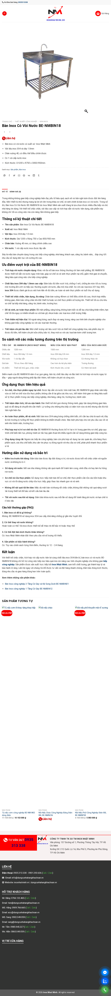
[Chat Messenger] (105, 972)
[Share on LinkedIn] (34, 175)
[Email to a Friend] (19, 175)
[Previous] (2, 716)
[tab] (5, 191)
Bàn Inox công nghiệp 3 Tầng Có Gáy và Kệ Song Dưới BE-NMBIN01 (37, 584)
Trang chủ (7, 121)
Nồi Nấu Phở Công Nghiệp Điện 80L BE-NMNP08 (90, 814)
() (30, 898)
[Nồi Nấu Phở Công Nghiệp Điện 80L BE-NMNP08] (92, 707)
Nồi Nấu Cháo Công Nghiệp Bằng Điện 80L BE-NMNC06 (55, 814)
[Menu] (4, 13)
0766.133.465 (18, 898)
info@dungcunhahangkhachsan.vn (27, 877)
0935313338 (23, 2)
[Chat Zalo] (105, 981)
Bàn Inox (44, 121)
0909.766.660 (19, 907)
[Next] (109, 716)
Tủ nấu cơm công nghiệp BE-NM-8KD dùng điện (18, 814)
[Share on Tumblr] (38, 175)
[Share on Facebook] (9, 175)
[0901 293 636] (9, 138)
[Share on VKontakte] (29, 175)
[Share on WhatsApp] (4, 175)
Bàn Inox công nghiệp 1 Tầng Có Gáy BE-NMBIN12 (29, 588)
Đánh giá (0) (15, 192)
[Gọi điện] (105, 990)
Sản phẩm (14, 170)
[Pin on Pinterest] (24, 175)
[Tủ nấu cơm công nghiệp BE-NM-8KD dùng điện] (19, 707)
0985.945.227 (17, 927)
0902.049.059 (18, 917)
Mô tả (5, 192)
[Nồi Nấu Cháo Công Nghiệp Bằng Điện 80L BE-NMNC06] (55, 707)
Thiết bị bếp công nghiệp (26, 121)
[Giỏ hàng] (102, 13)
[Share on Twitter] (14, 175)
